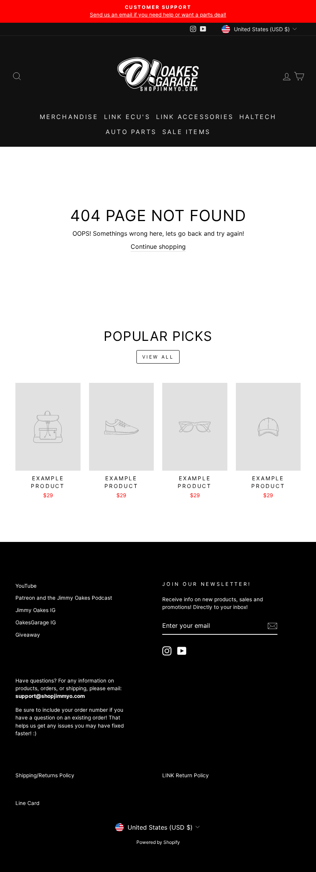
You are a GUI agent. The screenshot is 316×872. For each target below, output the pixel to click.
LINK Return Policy (185, 775)
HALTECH (257, 117)
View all (158, 357)
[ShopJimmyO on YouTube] (182, 651)
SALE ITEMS (186, 132)
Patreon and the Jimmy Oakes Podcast (63, 598)
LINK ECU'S (127, 117)
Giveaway (27, 635)
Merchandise (69, 117)
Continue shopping (158, 246)
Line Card (27, 803)
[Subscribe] (272, 626)
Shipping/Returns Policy (44, 775)
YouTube (26, 586)
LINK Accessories (195, 117)
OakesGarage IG (35, 622)
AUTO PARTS (131, 132)
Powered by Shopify (158, 842)
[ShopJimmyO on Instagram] (166, 651)
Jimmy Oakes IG (35, 610)
